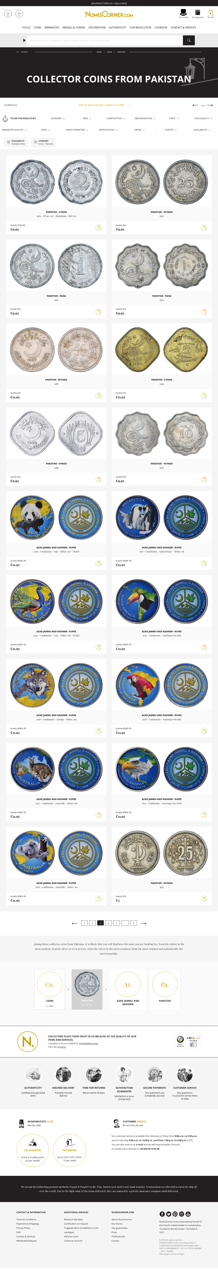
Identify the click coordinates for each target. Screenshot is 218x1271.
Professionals (118, 1236)
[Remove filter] (9, 142)
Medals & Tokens (74, 27)
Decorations (97, 27)
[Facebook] (162, 1214)
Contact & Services (183, 27)
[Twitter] (169, 1214)
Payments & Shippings (27, 1223)
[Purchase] (98, 227)
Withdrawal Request (26, 1240)
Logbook (161, 27)
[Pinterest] (175, 1214)
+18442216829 (120, 3)
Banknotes (52, 27)
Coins (37, 27)
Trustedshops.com (88, 1043)
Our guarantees (119, 1228)
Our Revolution (140, 27)
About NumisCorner (122, 1219)
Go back (24, 52)
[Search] (189, 40)
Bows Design (178, 1254)
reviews (62, 1046)
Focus (26, 27)
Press (114, 1232)
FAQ (18, 1232)
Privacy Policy (23, 1228)
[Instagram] (182, 1214)
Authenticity (117, 27)
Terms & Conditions (26, 1219)
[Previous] (74, 924)
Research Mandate (73, 1219)
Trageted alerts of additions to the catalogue (81, 1230)
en (8, 13)
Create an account (73, 1240)
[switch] (193, 1045)
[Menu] (200, 1037)
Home (99, 52)
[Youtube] (188, 1214)
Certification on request (76, 1223)
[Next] (144, 924)
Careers (115, 1240)
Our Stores (117, 1223)
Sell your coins (71, 1236)
